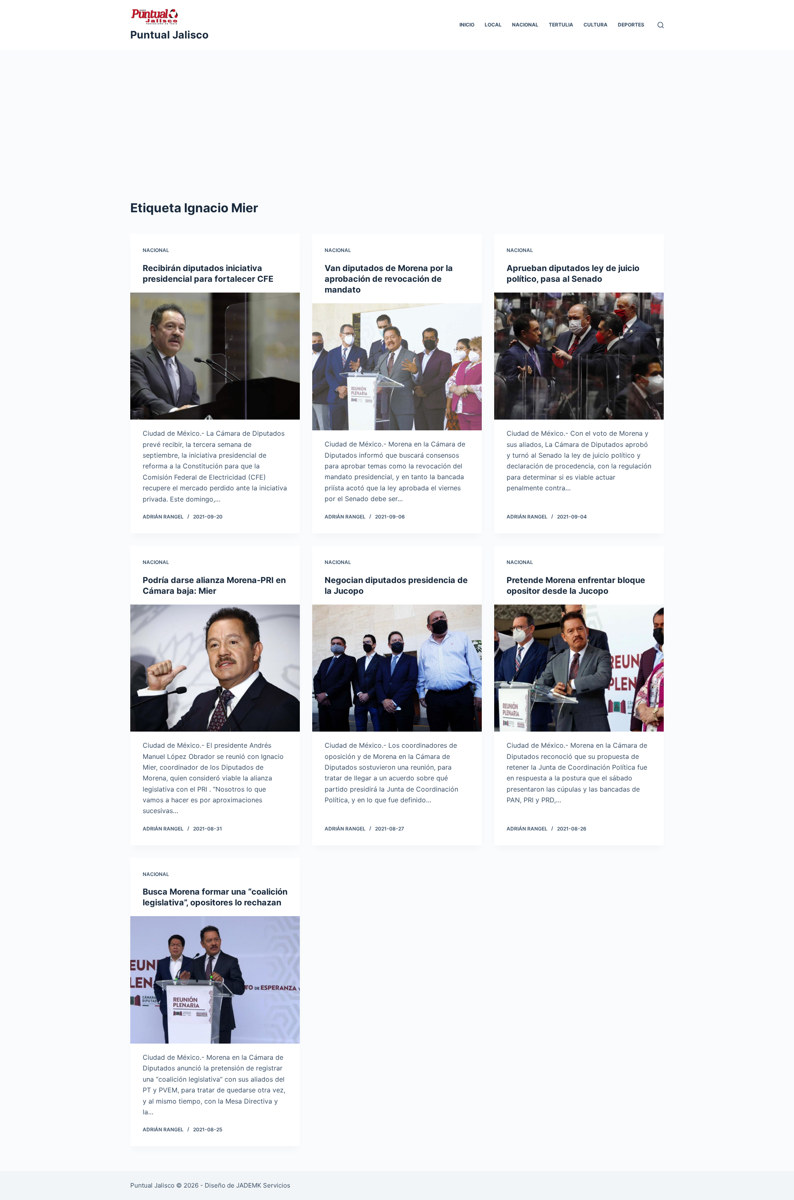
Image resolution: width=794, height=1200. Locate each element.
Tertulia (561, 25)
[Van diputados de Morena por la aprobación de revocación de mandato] (397, 367)
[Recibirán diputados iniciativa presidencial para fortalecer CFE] (215, 356)
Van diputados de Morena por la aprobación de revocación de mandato (389, 279)
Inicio (466, 25)
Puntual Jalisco (169, 35)
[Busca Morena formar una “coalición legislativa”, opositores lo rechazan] (215, 980)
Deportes (631, 25)
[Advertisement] (397, 136)
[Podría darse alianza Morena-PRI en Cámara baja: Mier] (215, 668)
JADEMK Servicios (263, 1185)
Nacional (525, 25)
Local (493, 25)
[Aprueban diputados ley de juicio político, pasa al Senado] (579, 356)
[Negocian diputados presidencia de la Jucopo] (397, 668)
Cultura (595, 25)
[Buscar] (661, 25)
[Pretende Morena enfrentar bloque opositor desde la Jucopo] (579, 668)
